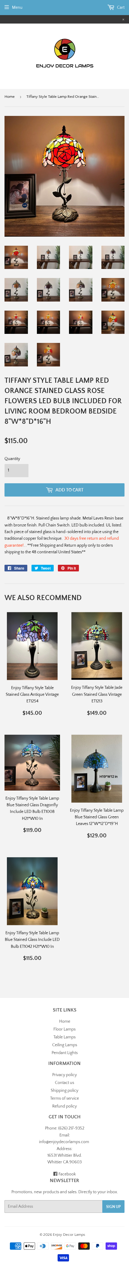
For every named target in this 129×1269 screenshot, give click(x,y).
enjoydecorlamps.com (69, 1142)
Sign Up (113, 1206)
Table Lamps (64, 1037)
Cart (120, 7)
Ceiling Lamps (64, 1045)
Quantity (12, 458)
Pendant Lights (65, 1052)
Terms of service (64, 1098)
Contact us (64, 1082)
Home (9, 96)
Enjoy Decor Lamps (69, 1234)
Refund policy (64, 1106)
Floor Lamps (64, 1029)
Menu (17, 7)
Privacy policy (64, 1074)
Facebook (67, 1174)
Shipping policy (64, 1090)
